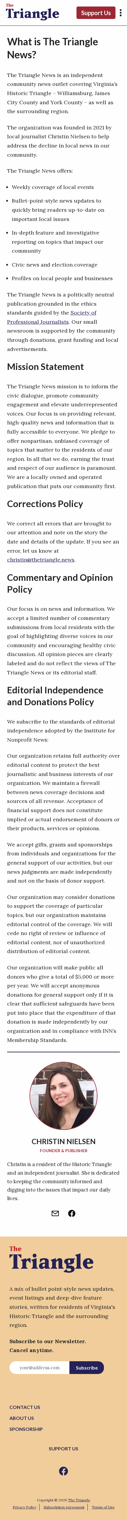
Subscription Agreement (64, 1507)
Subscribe (87, 1367)
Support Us (96, 12)
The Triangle (79, 1500)
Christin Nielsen (64, 1141)
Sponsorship (26, 1429)
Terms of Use (103, 1507)
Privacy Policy (24, 1507)
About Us (21, 1418)
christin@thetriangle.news (40, 559)
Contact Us (24, 1407)
